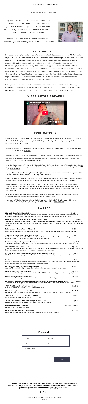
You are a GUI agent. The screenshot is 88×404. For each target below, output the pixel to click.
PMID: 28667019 (46, 174)
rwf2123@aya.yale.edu (57, 388)
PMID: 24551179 (59, 202)
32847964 (38, 160)
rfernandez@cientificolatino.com (32, 388)
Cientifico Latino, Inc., (25, 23)
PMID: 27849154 (70, 180)
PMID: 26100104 (11, 190)
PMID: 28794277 (15, 169)
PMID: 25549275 (50, 196)
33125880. (27, 151)
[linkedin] (46, 392)
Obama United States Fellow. (32, 33)
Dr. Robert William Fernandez (45, 4)
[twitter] (43, 392)
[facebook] (40, 392)
